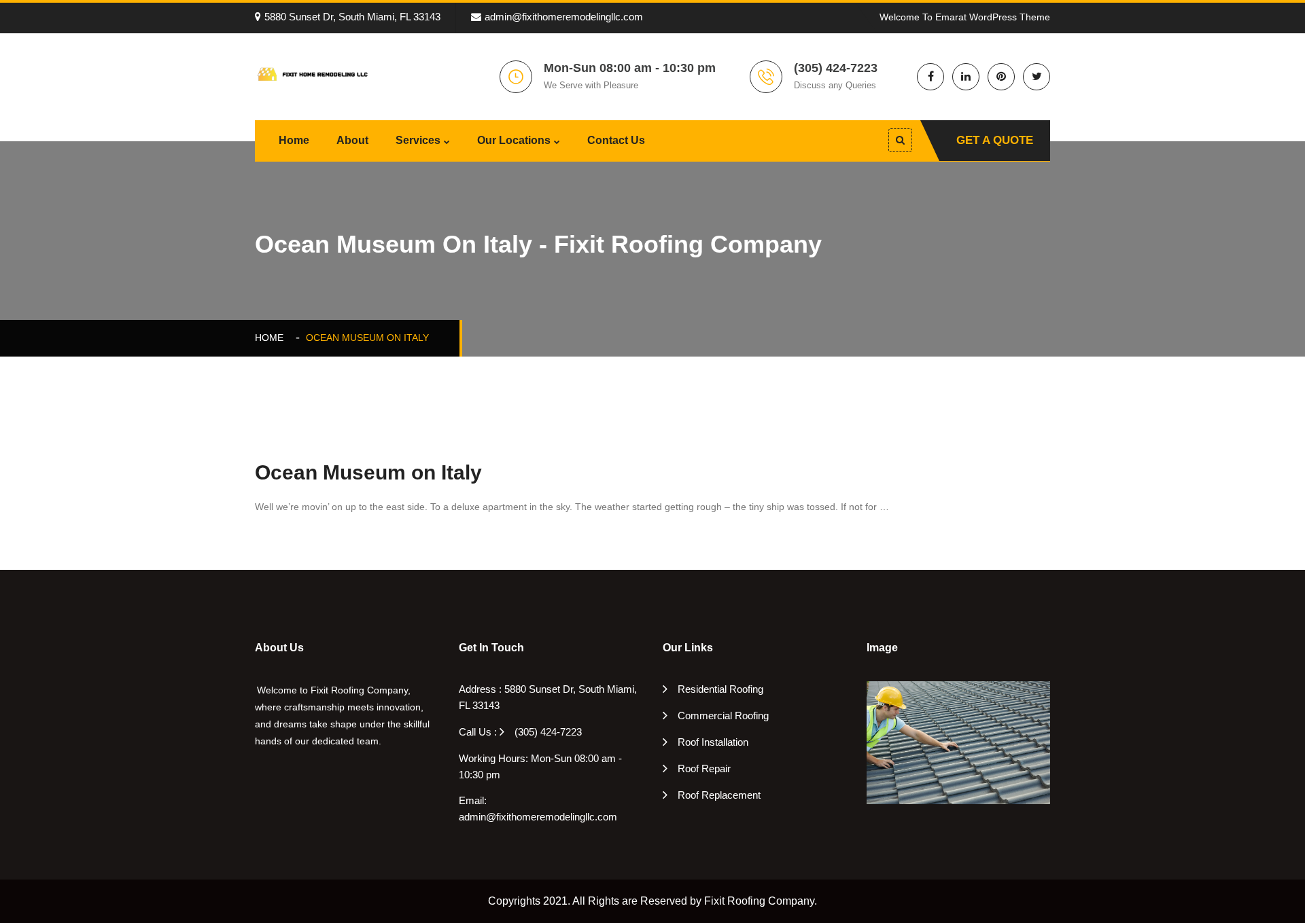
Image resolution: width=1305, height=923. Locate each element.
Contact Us (616, 140)
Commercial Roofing (723, 715)
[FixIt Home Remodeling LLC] (312, 73)
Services (418, 140)
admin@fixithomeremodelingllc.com (564, 16)
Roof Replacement (719, 795)
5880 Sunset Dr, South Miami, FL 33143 (352, 16)
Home (294, 140)
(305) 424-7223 (548, 732)
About (352, 140)
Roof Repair (704, 768)
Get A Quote (994, 140)
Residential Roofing (720, 689)
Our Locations (514, 140)
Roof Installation (713, 742)
